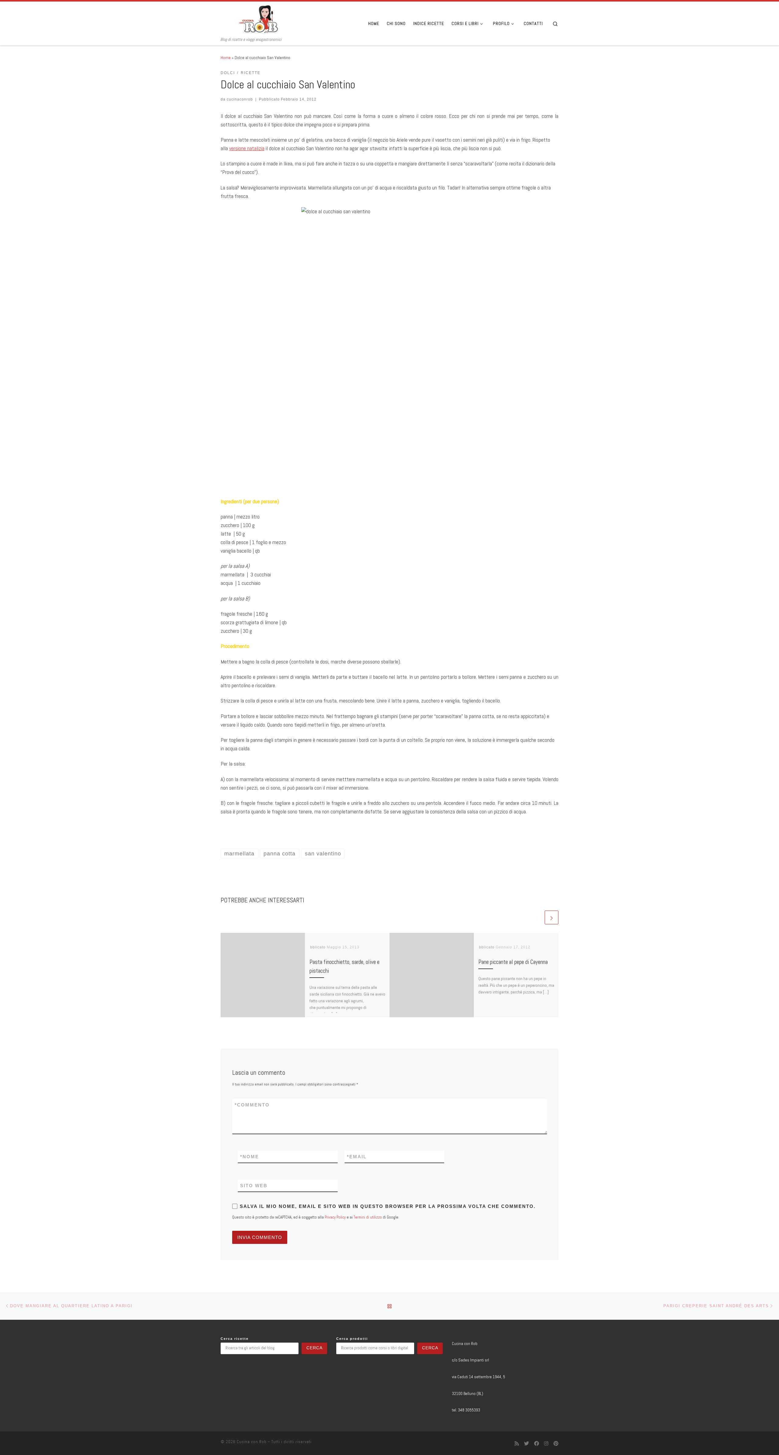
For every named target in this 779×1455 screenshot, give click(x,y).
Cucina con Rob (252, 1441)
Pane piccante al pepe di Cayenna (513, 962)
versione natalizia (246, 148)
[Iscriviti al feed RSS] (517, 1443)
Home (226, 57)
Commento (252, 1104)
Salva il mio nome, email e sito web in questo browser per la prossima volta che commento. (388, 1206)
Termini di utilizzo (368, 1217)
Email (357, 1156)
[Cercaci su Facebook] (536, 1443)
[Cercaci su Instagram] (546, 1443)
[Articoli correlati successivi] (551, 917)
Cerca (314, 1348)
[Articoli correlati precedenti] (537, 917)
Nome (249, 1156)
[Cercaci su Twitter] (526, 1443)
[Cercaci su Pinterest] (556, 1443)
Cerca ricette (235, 1338)
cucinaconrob (240, 99)
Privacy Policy (335, 1217)
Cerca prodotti (352, 1338)
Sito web (253, 1185)
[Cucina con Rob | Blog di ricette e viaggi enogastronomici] (259, 19)
